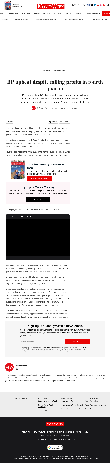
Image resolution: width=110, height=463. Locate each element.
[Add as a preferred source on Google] (55, 447)
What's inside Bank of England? (74, 19)
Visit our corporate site (82, 456)
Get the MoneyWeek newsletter (45, 406)
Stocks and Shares (60, 70)
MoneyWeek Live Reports (71, 409)
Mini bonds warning (21, 19)
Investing (26, 13)
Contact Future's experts (42, 432)
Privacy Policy (82, 432)
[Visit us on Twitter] (91, 5)
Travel (69, 13)
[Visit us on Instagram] (101, 5)
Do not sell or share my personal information (55, 440)
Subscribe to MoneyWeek (47, 401)
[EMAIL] (17, 368)
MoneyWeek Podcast (69, 401)
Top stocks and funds (100, 19)
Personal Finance (42, 13)
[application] (38, 237)
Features (75, 108)
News (2, 13)
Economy (58, 13)
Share (11, 122)
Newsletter (66, 122)
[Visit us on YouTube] (98, 5)
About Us (26, 432)
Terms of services (48, 348)
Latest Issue (42, 411)
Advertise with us (61, 436)
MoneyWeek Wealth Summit (72, 405)
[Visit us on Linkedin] (95, 5)
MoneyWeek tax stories (93, 409)
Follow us (54, 122)
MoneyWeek (44, 108)
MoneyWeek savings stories (95, 405)
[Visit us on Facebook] (88, 5)
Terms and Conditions (64, 432)
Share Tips (13, 13)
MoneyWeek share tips (93, 401)
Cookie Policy (46, 436)
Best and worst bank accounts (46, 19)
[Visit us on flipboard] (104, 5)
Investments (47, 70)
